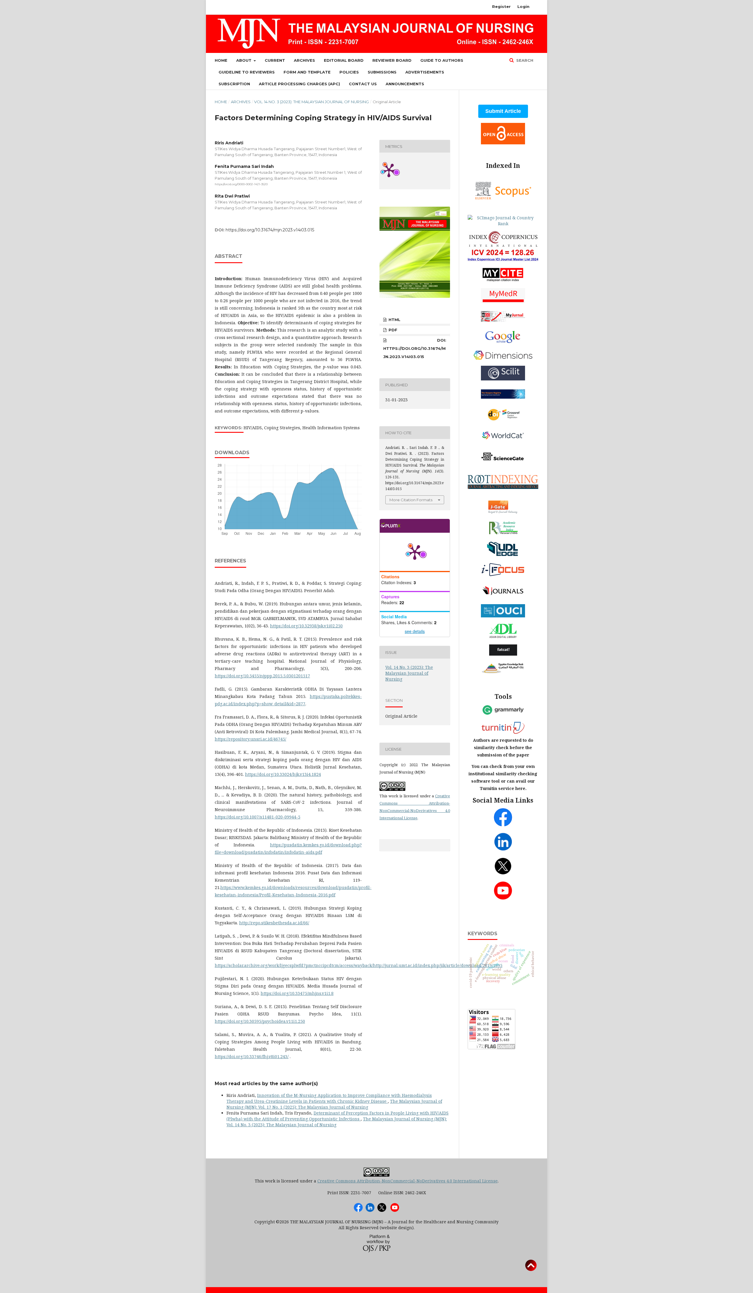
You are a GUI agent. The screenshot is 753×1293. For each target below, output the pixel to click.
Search (524, 60)
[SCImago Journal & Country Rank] (503, 223)
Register (501, 6)
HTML (393, 319)
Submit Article (503, 111)
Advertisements (424, 72)
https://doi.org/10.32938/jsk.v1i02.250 (306, 626)
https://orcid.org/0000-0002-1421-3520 (241, 184)
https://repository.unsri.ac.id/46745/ (250, 739)
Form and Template (307, 72)
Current (275, 60)
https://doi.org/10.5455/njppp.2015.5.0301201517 (262, 676)
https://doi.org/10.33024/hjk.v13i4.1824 (283, 774)
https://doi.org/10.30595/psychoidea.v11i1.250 (260, 1021)
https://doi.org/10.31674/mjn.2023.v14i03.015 (270, 230)
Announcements (405, 83)
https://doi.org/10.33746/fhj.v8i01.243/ (252, 1056)
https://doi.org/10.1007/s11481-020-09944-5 (257, 817)
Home (221, 60)
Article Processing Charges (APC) (299, 83)
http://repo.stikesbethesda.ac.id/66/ (274, 923)
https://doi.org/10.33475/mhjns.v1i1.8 (297, 993)
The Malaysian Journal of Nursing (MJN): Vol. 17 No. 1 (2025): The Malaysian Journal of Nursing (334, 1104)
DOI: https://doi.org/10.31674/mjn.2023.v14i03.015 (414, 348)
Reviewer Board (392, 60)
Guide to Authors (441, 60)
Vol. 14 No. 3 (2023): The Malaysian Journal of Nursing (311, 101)
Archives (304, 60)
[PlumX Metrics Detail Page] (414, 551)
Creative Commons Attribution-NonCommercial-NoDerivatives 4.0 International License (407, 1181)
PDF (392, 330)
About (244, 60)
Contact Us (363, 83)
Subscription (234, 83)
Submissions (382, 72)
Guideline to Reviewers (247, 72)
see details (415, 631)
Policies (349, 72)
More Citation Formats (410, 499)
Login (523, 6)
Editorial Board (344, 60)
